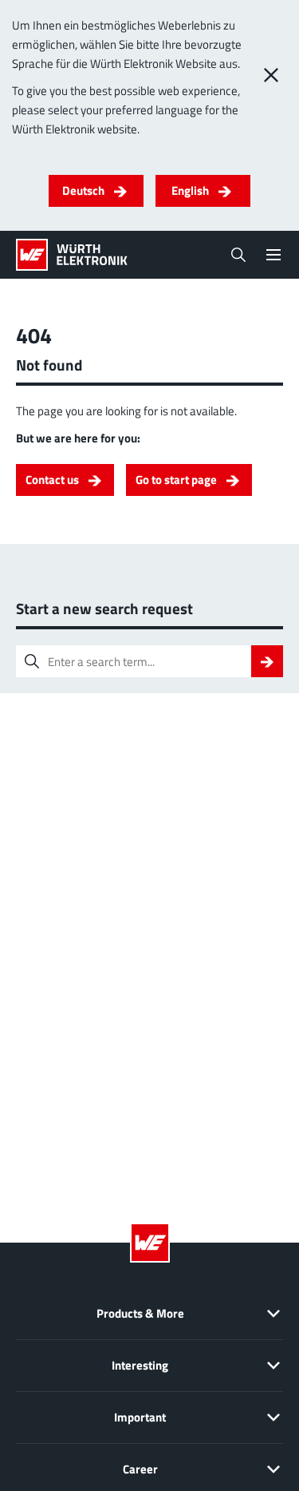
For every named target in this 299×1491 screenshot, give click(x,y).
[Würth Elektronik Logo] (72, 255)
